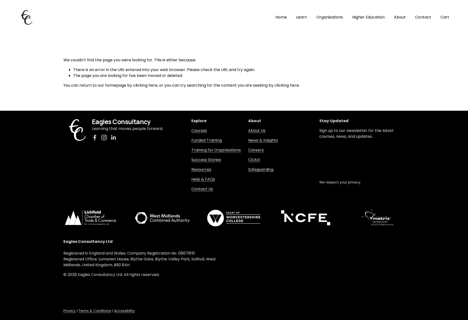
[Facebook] (95, 137)
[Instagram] (104, 137)
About (400, 17)
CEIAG (254, 160)
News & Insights (263, 140)
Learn (301, 17)
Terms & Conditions (94, 311)
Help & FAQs (203, 179)
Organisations (329, 17)
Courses (199, 130)
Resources (201, 169)
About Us (256, 130)
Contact (423, 17)
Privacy (69, 311)
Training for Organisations (216, 150)
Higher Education (368, 17)
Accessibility (124, 311)
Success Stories (206, 160)
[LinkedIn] (113, 137)
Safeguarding (260, 169)
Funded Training (206, 140)
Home (281, 17)
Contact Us (202, 189)
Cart (444, 17)
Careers (256, 150)
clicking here (145, 85)
